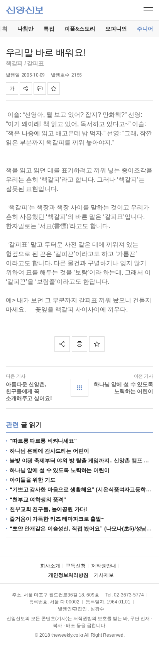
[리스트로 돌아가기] (79, 388)
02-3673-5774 (129, 595)
